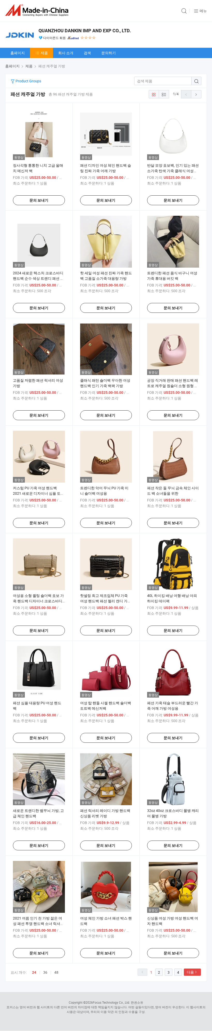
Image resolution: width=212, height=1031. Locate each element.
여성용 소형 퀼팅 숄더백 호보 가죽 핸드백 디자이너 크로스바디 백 (38, 601)
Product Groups (28, 80)
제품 (44, 52)
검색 (87, 52)
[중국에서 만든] (37, 10)
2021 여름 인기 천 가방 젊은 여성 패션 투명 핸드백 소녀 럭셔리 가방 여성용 (38, 923)
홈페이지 (17, 52)
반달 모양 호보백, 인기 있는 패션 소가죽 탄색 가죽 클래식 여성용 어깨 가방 (173, 171)
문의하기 (108, 52)
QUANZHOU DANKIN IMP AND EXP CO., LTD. (85, 30)
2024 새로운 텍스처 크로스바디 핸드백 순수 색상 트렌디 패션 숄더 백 (38, 278)
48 (56, 972)
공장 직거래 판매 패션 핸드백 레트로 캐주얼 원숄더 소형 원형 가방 (172, 386)
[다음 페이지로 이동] (196, 94)
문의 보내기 (38, 200)
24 (34, 972)
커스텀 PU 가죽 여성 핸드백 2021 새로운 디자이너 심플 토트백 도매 (38, 493)
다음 (190, 972)
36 (45, 972)
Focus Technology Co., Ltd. (111, 1002)
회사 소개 (65, 52)
